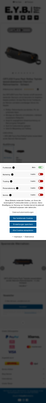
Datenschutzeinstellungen (23, 212)
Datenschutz (29, 237)
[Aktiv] (40, 167)
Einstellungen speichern (23, 224)
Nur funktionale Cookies (23, 218)
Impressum (18, 237)
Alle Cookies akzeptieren (23, 230)
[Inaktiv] (40, 174)
